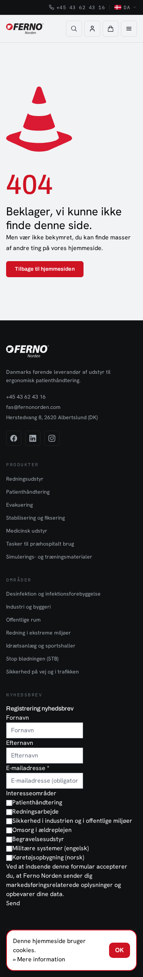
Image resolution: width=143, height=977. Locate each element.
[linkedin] (32, 438)
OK (119, 950)
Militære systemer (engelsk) (50, 848)
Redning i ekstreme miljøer (38, 632)
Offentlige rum (23, 619)
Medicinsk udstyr (26, 530)
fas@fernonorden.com (33, 407)
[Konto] (92, 29)
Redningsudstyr (24, 478)
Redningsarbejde (35, 811)
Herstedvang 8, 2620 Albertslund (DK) (52, 417)
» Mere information (39, 959)
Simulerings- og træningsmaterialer (49, 556)
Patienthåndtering (28, 491)
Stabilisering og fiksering (35, 517)
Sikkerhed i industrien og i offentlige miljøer (72, 821)
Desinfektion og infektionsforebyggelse (53, 593)
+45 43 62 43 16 (80, 7)
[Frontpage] (24, 28)
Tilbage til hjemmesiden (45, 269)
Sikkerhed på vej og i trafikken (42, 671)
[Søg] (74, 29)
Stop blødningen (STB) (32, 658)
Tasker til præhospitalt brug (40, 543)
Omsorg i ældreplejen (42, 830)
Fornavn (17, 718)
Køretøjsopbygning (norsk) (48, 857)
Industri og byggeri (28, 606)
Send (13, 903)
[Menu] (129, 29)
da (127, 7)
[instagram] (51, 438)
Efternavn (19, 743)
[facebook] (13, 438)
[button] (111, 29)
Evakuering (19, 504)
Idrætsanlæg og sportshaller (41, 645)
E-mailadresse (27, 768)
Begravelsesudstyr (38, 839)
